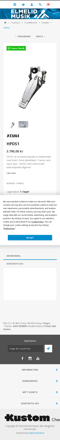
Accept (29, 237)
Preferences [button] (9, 228)
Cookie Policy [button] (37, 221)
